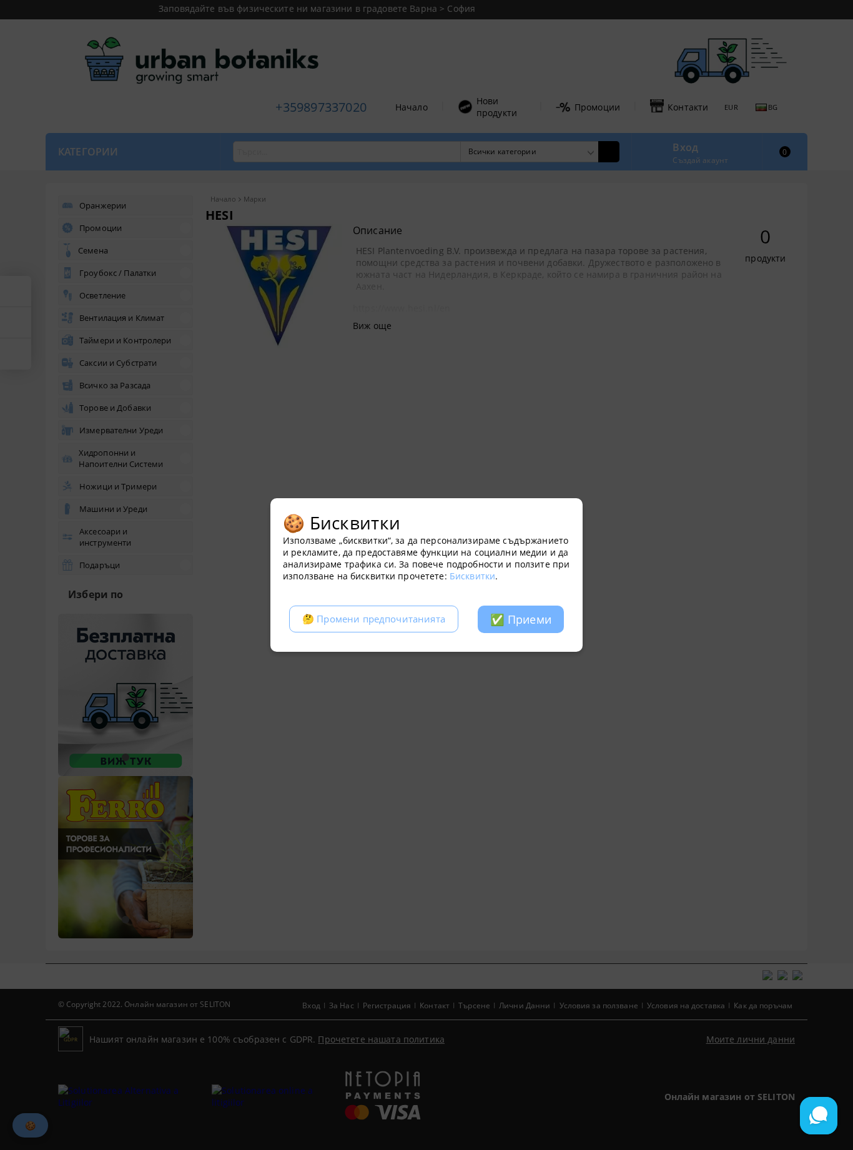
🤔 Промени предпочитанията (373, 619)
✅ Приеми (520, 619)
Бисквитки (472, 576)
